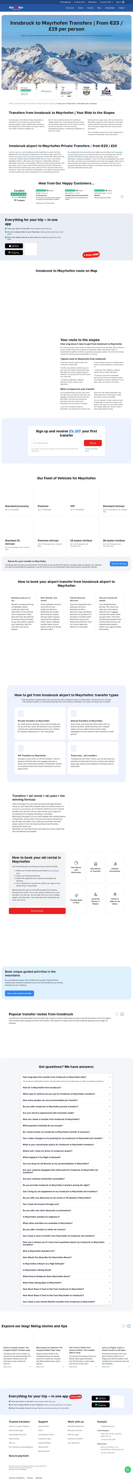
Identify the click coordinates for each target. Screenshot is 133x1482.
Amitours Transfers (75, 1439)
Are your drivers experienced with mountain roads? (48, 1113)
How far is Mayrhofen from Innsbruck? (42, 1087)
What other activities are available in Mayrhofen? (48, 1223)
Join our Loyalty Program (19, 1426)
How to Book (43, 1426)
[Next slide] (129, 1326)
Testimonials (14, 1439)
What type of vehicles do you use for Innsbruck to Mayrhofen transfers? (59, 1094)
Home (11, 104)
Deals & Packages (16, 1430)
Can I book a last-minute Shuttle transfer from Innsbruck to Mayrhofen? (59, 1301)
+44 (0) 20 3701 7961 (108, 1439)
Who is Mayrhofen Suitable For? (39, 1251)
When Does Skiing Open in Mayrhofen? (42, 1282)
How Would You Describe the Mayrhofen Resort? (47, 1257)
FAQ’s (40, 1430)
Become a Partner (75, 1430)
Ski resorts (70, 8)
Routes (80, 8)
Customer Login (44, 1439)
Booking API (43, 1447)
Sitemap (38, 1478)
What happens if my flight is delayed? (42, 1157)
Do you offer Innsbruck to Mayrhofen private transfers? (50, 1106)
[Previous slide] (123, 1326)
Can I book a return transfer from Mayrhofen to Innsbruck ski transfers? (59, 1235)
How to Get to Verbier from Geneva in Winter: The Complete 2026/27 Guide (82, 1350)
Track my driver (79, 2)
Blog (99, 8)
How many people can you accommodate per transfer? (50, 1100)
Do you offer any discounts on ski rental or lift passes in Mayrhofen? (57, 1197)
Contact (121, 8)
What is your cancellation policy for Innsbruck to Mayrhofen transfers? (58, 1144)
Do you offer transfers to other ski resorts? (44, 1229)
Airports (90, 8)
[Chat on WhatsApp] (128, 1469)
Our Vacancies (73, 1443)
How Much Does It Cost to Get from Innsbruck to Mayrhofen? (53, 1289)
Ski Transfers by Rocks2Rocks (21, 1447)
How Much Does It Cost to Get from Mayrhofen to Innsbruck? (53, 1295)
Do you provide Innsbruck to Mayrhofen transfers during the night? (56, 1185)
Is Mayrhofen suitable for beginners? (41, 1216)
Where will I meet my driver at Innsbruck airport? (47, 1151)
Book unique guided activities (19, 993)
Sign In (118, 2)
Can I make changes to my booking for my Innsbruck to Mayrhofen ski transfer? (63, 1138)
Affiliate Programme (76, 1426)
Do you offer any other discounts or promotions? (47, 1210)
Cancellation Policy (46, 1434)
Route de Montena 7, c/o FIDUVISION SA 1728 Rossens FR (112, 1448)
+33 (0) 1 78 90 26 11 (108, 1453)
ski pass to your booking (21, 809)
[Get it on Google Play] (101, 1404)
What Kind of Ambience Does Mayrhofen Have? (46, 1276)
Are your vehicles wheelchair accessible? (44, 1178)
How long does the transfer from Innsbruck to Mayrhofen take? (54, 1077)
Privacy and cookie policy (91, 450)
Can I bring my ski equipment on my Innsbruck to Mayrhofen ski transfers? (60, 1191)
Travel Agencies (65, 2)
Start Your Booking (119, 564)
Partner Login (73, 1434)
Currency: (105, 2)
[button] (122, 1014)
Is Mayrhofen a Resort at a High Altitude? (43, 1263)
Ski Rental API (44, 1451)
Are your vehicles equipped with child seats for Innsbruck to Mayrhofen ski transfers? (60, 1171)
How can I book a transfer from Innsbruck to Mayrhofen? (51, 1119)
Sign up (93, 443)
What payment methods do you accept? (43, 1125)
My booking (92, 2)
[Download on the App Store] (101, 1398)
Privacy (30, 1478)
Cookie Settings (44, 1443)
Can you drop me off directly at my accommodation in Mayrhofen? (56, 1163)
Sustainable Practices (17, 1434)
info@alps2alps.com (108, 1426)
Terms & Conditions (17, 1478)
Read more (7, 1367)
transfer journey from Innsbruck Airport (29, 156)
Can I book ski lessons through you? (41, 1204)
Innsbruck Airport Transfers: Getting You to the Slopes (35, 104)
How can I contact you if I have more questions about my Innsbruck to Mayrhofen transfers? (63, 1243)
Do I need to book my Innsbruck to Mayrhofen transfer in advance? (56, 1132)
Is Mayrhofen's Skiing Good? (37, 1270)
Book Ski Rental (37, 911)
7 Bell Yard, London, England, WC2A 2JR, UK (111, 1435)
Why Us (12, 1443)
